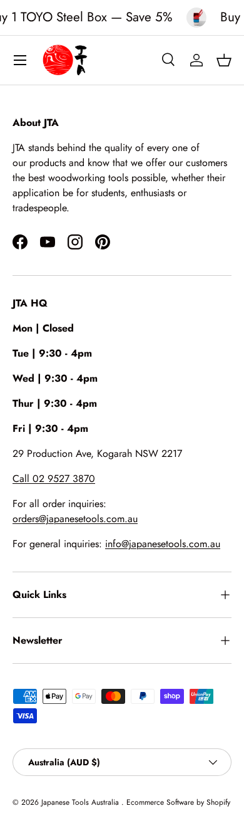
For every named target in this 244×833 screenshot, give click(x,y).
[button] (224, 60)
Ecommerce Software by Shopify (178, 802)
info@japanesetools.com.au (162, 544)
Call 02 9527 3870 (54, 478)
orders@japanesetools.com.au (75, 518)
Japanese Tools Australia (81, 802)
